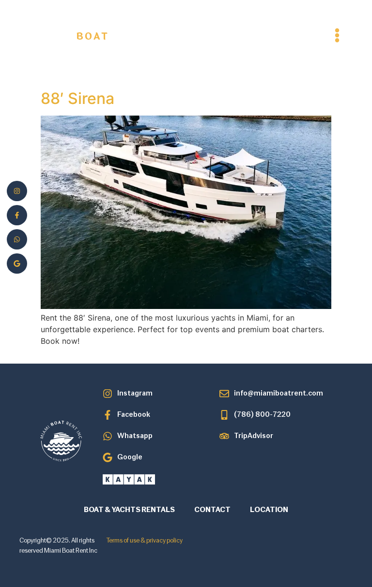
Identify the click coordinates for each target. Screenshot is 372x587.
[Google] (17, 263)
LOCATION (269, 510)
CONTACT (212, 510)
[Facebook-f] (17, 215)
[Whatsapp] (17, 239)
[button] (337, 35)
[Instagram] (17, 191)
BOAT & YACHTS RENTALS (129, 510)
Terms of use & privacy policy (145, 540)
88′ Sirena (77, 98)
